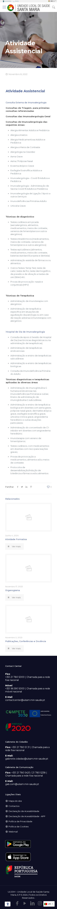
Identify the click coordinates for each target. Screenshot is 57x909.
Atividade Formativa (16, 539)
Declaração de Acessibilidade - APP (27, 816)
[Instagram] (40, 903)
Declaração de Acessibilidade (24, 811)
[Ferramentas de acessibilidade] (7, 904)
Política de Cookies (18, 826)
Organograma (12, 590)
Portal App (17, 1)
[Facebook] (17, 903)
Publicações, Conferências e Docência (25, 641)
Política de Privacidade (20, 821)
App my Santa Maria (7, 1)
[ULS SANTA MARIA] (28, 7)
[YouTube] (24, 903)
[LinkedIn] (32, 903)
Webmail (13, 831)
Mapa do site (15, 801)
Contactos (14, 806)
